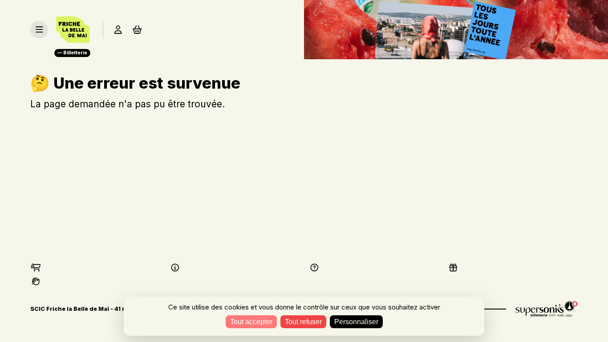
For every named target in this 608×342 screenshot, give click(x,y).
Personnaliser (356, 322)
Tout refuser (303, 322)
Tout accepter (251, 322)
